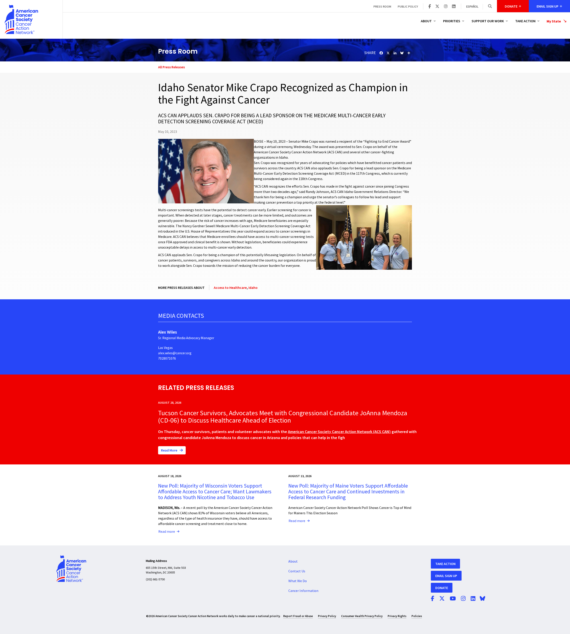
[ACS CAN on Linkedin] (454, 6)
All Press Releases (171, 67)
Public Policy (408, 6)
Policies (416, 616)
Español (472, 7)
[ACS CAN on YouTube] (453, 599)
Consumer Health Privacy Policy (362, 616)
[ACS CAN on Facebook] (429, 6)
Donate (441, 587)
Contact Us (296, 571)
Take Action (525, 21)
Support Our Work (488, 21)
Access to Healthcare (230, 287)
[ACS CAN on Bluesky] (482, 599)
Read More (169, 450)
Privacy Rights (397, 616)
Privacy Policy (327, 616)
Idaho (253, 287)
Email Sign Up (446, 575)
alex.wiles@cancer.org (174, 353)
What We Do (297, 581)
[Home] (31, 19)
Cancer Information (303, 591)
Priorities (451, 21)
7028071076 (167, 358)
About (426, 21)
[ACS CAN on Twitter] (437, 6)
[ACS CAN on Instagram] (446, 6)
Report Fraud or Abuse (298, 616)
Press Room (382, 6)
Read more (166, 531)
